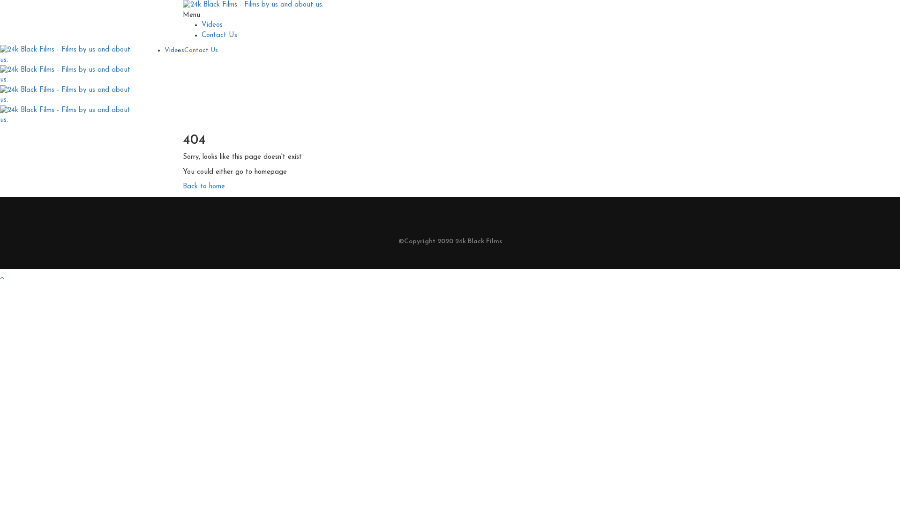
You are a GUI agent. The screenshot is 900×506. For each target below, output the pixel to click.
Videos (212, 25)
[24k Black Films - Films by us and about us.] (253, 4)
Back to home (204, 186)
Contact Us (219, 35)
